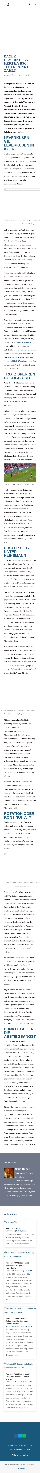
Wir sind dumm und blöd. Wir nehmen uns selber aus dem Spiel (20, 361)
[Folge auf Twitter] (20, 1436)
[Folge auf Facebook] (16, 1436)
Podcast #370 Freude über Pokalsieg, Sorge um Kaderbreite (17, 1265)
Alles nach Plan (13, 1228)
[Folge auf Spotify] (24, 1436)
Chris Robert (12, 75)
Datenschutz (25, 1449)
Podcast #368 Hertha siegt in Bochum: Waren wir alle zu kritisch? (18, 1376)
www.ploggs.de (20, 1468)
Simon (12, 1231)
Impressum (14, 1449)
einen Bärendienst (24, 342)
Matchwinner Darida (12, 957)
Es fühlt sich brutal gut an (21, 669)
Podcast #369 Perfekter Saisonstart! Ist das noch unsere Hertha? (17, 1321)
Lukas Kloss (14, 1271)
